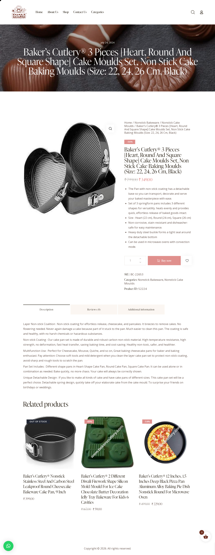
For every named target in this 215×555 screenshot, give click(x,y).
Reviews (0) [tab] (94, 309)
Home (128, 122)
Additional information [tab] (141, 309)
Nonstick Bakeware (147, 122)
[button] (110, 129)
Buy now (166, 261)
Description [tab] (46, 309)
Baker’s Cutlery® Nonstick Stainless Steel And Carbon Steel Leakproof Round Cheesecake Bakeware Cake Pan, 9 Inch (48, 483)
